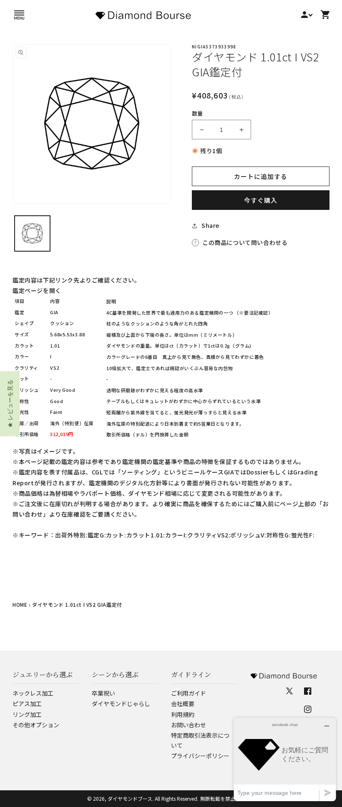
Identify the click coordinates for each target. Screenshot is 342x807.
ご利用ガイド (188, 693)
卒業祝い (103, 693)
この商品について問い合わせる (244, 242)
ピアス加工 (27, 703)
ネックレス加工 (33, 693)
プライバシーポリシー (200, 756)
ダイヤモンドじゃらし (121, 703)
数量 (197, 113)
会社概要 (182, 703)
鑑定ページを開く (37, 290)
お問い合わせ (188, 725)
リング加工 (27, 714)
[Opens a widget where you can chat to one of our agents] (285, 759)
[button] (19, 14)
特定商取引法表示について (200, 740)
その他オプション (36, 725)
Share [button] (210, 225)
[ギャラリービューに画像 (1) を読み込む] (32, 233)
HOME (20, 604)
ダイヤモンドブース (130, 798)
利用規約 (182, 714)
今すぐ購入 (260, 200)
